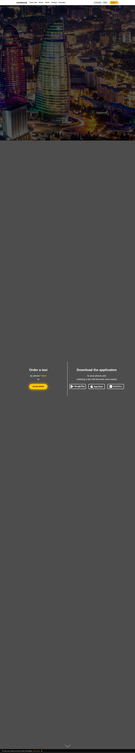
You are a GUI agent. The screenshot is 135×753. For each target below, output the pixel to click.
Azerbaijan (97, 2)
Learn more (36, 751)
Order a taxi (33, 2)
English (113, 2)
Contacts (54, 2)
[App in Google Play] (78, 386)
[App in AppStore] (97, 386)
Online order (38, 386)
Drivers (41, 2)
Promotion (62, 2)
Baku (105, 2)
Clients (47, 2)
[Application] (116, 386)
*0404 (43, 376)
